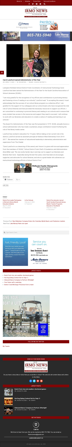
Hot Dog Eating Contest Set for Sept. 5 (16, 277)
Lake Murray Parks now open (19, 223)
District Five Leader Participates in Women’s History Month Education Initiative (12, 202)
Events (33, 400)
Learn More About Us (36, 438)
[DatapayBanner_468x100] (36, 21)
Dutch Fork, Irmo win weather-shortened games (19, 275)
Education (22, 82)
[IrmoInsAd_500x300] (26, 239)
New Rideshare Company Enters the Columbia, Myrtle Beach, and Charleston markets (39, 221)
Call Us (36, 429)
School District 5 (40, 82)
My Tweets (6, 346)
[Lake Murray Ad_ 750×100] (36, 32)
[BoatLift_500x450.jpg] (26, 296)
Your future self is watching (12, 282)
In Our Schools (29, 200)
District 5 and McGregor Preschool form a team (19, 285)
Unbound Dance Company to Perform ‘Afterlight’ (19, 280)
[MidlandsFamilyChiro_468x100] (36, 165)
